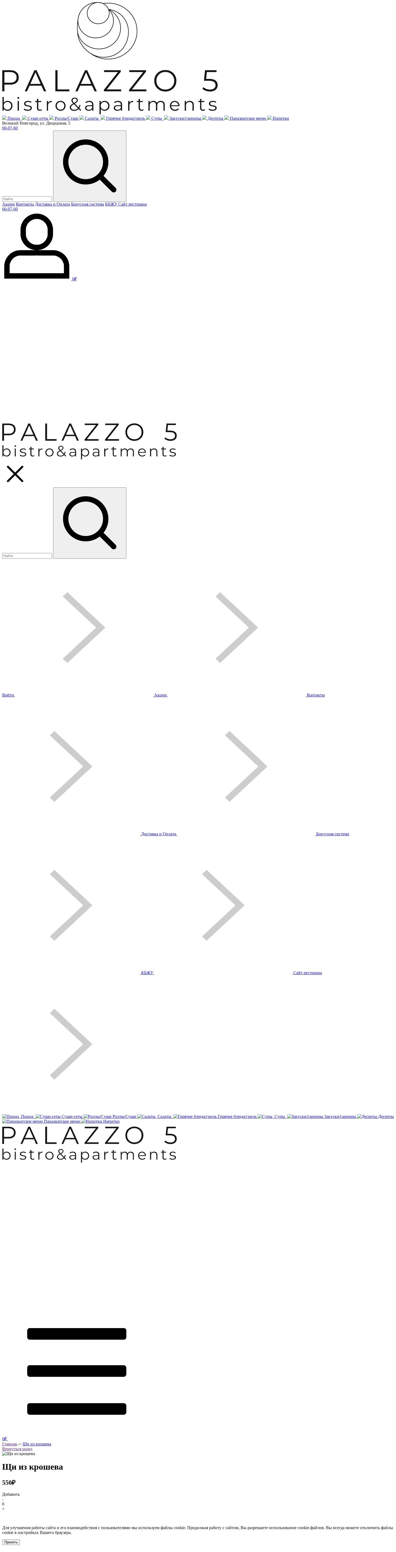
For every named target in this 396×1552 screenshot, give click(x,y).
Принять (11, 1542)
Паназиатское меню (248, 118)
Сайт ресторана (132, 204)
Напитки (281, 118)
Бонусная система (87, 204)
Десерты (215, 118)
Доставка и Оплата (52, 204)
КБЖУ (111, 204)
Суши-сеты (37, 118)
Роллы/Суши (66, 118)
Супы (157, 118)
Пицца (14, 118)
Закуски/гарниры (185, 118)
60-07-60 (10, 128)
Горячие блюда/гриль (125, 118)
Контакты (25, 204)
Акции (8, 204)
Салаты (92, 118)
